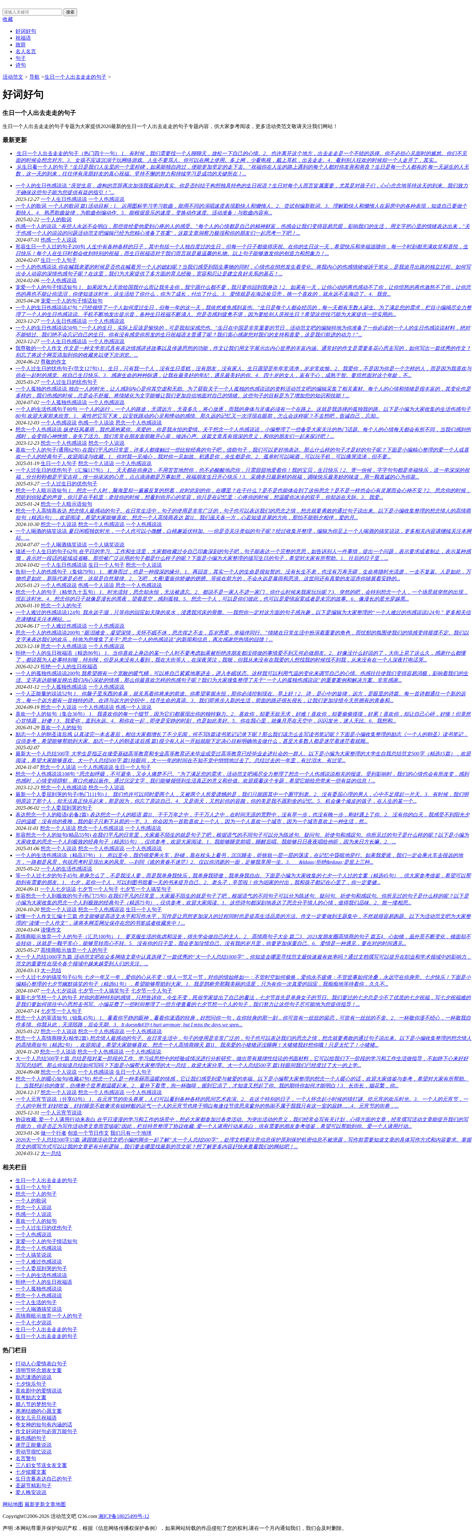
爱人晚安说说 (30, 1492)
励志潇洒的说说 (33, 1377)
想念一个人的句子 (61, 605)
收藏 (8, 19)
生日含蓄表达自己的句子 (43, 1479)
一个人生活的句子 (36, 1302)
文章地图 (55, 1504)
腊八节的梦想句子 (36, 1404)
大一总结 (51, 970)
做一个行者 (53, 1133)
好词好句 (25, 31)
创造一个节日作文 (88, 1133)
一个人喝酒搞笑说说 (64, 544)
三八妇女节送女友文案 (41, 1465)
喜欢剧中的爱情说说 (38, 1390)
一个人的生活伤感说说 (66, 869)
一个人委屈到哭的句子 (66, 808)
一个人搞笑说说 (106, 544)
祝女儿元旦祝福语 (36, 1418)
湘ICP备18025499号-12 (123, 1516)
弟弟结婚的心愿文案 (38, 1411)
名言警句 (25, 1458)
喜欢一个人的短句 (61, 727)
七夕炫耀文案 (30, 1472)
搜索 (70, 12)
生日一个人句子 (59, 260)
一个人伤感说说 (106, 199)
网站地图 (13, 1504)
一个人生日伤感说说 (64, 199)
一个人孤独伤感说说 (64, 402)
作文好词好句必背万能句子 (46, 1431)
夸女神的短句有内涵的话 (43, 1424)
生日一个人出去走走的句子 (75, 77)
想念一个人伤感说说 (64, 443)
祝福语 (23, 38)
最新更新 (35, 1504)
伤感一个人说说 (59, 240)
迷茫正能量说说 (33, 1445)
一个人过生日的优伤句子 (69, 483)
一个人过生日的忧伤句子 (69, 382)
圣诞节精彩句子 (33, 1485)
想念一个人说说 (106, 443)
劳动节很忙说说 (33, 1451)
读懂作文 (51, 930)
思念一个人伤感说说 (138, 422)
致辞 (20, 44)
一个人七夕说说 (58, 889)
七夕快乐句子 (30, 1384)
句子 (20, 58)
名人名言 (25, 51)
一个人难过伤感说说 (64, 626)
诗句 (20, 65)
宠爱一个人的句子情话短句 (72, 301)
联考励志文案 (30, 1397)
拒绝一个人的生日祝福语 (69, 666)
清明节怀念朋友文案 (38, 1370)
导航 (34, 77)
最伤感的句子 (30, 1438)
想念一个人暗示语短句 (66, 504)
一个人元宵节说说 (61, 1112)
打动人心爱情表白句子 (41, 1363)
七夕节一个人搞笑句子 (146, 889)
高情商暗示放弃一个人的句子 (74, 950)
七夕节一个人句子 (98, 889)
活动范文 (13, 77)
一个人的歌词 (56, 219)
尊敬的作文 (53, 361)
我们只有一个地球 (131, 1133)
